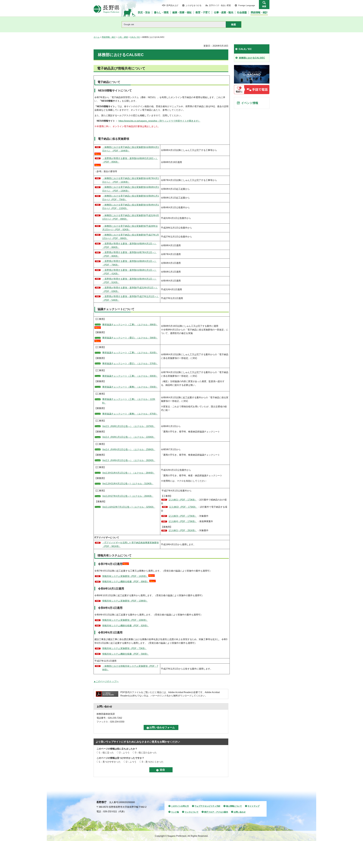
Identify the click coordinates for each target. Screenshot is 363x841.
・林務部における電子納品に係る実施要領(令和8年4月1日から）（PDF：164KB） (130, 149)
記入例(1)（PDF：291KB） (183, 530)
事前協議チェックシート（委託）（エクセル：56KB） (130, 338)
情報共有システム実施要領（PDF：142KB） (125, 576)
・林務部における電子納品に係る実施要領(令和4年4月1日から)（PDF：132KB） (130, 207)
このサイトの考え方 (180, 806)
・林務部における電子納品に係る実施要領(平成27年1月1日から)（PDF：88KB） (130, 237)
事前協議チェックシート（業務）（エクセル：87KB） (130, 414)
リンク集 (175, 812)
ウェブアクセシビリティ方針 (207, 806)
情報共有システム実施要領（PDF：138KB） (125, 601)
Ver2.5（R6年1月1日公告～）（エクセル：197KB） (128, 426)
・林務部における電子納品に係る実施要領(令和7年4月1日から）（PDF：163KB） (130, 180)
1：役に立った (106, 752)
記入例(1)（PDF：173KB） (183, 500)
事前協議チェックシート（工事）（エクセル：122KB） (128, 401)
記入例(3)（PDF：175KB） (183, 516)
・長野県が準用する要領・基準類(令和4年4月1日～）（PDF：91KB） (129, 281)
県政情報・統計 (109, 37)
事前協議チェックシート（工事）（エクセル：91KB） (130, 352)
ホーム (97, 37)
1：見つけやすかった (110, 762)
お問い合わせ (240, 812)
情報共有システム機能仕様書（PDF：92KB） (125, 625)
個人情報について (234, 806)
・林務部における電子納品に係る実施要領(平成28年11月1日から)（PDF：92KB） (130, 228)
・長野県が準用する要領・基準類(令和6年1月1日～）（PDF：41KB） (129, 272)
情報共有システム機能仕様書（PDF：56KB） (125, 654)
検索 (264, 6)
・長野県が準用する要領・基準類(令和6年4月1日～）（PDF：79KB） (129, 263)
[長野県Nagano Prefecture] (106, 9)
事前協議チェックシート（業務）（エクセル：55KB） (130, 387)
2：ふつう (124, 752)
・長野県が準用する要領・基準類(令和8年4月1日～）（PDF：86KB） (129, 245)
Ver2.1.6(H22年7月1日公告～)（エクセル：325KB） (128, 507)
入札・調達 (123, 37)
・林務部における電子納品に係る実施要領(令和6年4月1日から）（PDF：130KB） (130, 189)
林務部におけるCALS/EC (252, 58)
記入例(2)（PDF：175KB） (183, 507)
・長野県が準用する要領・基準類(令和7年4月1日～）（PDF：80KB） (129, 254)
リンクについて (192, 812)
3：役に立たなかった (146, 752)
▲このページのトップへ (106, 681)
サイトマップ (253, 806)
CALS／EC (135, 37)
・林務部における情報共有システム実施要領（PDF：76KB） (130, 668)
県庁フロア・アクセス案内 (216, 812)
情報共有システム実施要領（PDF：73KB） (124, 648)
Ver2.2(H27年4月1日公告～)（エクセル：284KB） (127, 496)
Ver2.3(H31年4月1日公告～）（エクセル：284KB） (128, 473)
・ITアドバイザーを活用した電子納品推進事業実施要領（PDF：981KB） (130, 544)
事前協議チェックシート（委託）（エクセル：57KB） (130, 363)
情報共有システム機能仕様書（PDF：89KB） (125, 581)
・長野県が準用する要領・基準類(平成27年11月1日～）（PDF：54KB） (130, 298)
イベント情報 (249, 102)
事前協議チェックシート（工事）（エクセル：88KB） (130, 324)
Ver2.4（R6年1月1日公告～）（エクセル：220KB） (128, 437)
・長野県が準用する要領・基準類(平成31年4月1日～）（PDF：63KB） (130, 289)
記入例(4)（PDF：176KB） (183, 521)
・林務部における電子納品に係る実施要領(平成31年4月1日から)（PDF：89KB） (130, 217)
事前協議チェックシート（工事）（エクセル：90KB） (130, 376)
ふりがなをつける (193, 5)
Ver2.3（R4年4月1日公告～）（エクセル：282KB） (128, 460)
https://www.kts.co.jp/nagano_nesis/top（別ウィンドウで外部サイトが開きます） (159, 121)
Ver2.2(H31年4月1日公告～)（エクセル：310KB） (127, 483)
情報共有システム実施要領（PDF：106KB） (125, 620)
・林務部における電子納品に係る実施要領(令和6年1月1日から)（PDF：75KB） (130, 198)
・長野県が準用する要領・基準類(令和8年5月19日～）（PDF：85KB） (130, 160)
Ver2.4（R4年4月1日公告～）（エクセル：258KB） (128, 449)
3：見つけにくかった (152, 762)
